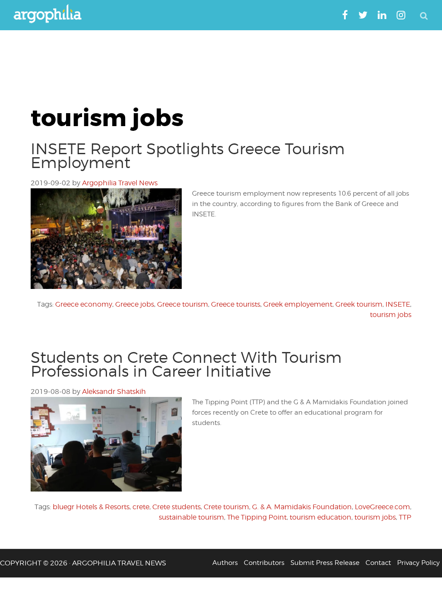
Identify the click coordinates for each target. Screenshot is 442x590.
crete (141, 507)
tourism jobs (390, 315)
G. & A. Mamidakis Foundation (302, 507)
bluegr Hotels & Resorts (91, 507)
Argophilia (52, 14)
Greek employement (297, 304)
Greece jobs (134, 304)
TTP (405, 517)
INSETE (397, 304)
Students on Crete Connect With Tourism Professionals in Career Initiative (186, 364)
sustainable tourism (191, 517)
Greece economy (83, 304)
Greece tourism (182, 304)
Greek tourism (358, 304)
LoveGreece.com (382, 507)
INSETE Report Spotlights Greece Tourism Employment (188, 155)
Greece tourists (235, 304)
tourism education (320, 517)
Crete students (176, 507)
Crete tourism (226, 507)
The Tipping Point (257, 517)
